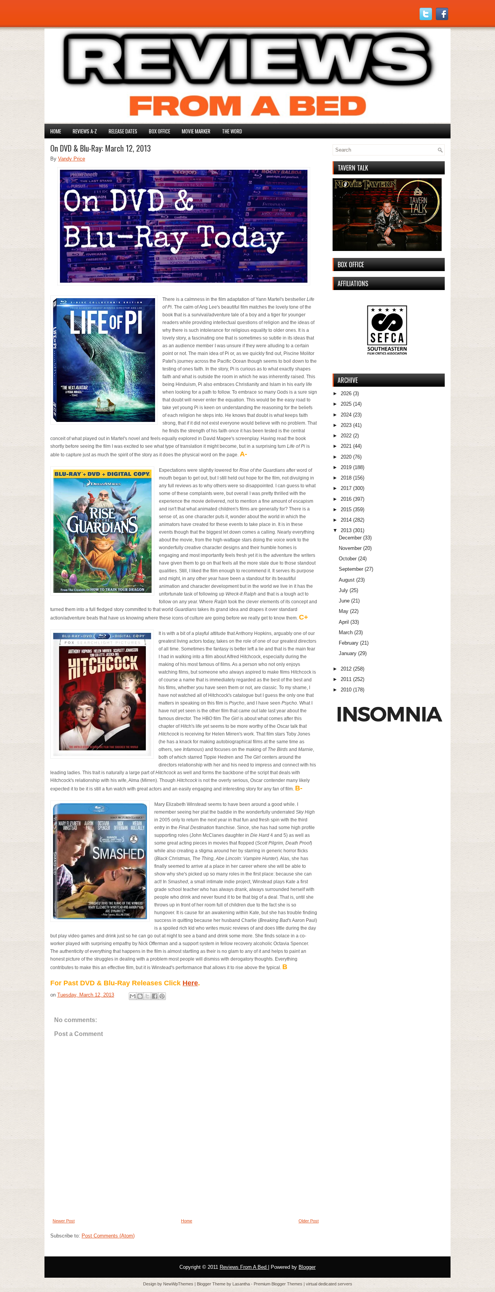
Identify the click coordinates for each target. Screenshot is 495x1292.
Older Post (309, 1221)
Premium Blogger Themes (279, 1284)
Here (190, 983)
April (344, 622)
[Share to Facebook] (155, 996)
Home (55, 131)
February (348, 643)
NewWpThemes (179, 1284)
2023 (346, 425)
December (350, 538)
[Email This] (133, 996)
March (346, 632)
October (348, 559)
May (343, 611)
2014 (346, 520)
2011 (346, 679)
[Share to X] (147, 996)
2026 (346, 393)
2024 (346, 415)
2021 (346, 446)
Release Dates (123, 131)
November (350, 548)
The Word (232, 131)
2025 (346, 404)
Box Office (159, 131)
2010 (346, 690)
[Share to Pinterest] (162, 996)
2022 (346, 436)
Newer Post (64, 1221)
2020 (346, 457)
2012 (346, 669)
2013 (346, 530)
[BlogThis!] (140, 996)
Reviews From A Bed (244, 1267)
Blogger (307, 1267)
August (347, 580)
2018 (346, 478)
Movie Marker (196, 131)
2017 (346, 488)
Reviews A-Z (85, 131)
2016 (346, 499)
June (344, 601)
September (351, 569)
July (343, 590)
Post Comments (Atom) (108, 1236)
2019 (346, 467)
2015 (346, 509)
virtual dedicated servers (329, 1284)
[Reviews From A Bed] (247, 121)
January (348, 653)
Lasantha (241, 1284)
